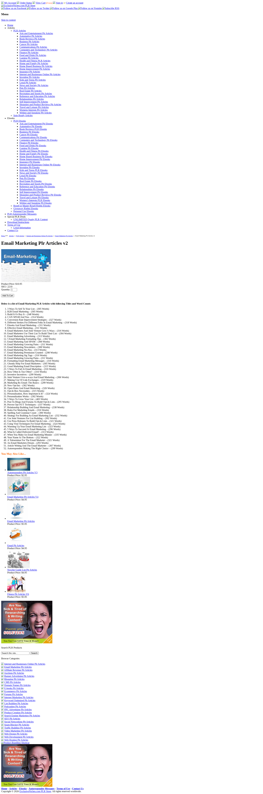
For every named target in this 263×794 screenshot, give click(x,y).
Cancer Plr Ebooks (28, 134)
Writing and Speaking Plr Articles (35, 112)
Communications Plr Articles (33, 47)
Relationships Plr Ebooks (31, 189)
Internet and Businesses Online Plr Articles (39, 74)
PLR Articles (19, 30)
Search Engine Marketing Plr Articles (22, 715)
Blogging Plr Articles (14, 679)
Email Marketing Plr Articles (64, 236)
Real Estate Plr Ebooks (30, 181)
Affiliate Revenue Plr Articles (18, 670)
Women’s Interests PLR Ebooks (34, 200)
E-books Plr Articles (14, 688)
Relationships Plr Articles (31, 99)
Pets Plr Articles (27, 88)
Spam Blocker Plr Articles (16, 724)
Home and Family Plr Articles (33, 63)
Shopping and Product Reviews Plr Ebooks (40, 195)
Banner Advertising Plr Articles (19, 676)
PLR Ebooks (19, 121)
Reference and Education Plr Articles (37, 96)
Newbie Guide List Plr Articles (22, 570)
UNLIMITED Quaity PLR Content (30, 219)
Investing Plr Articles (29, 77)
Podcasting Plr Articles (15, 706)
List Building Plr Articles (16, 703)
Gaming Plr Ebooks (29, 148)
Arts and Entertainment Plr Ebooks (36, 123)
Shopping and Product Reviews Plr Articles (40, 104)
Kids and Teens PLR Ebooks (33, 170)
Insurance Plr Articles (29, 71)
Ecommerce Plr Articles (15, 691)
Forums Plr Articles (13, 694)
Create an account (74, 3)
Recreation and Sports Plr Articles (35, 93)
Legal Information (22, 227)
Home (10, 25)
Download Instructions (18, 222)
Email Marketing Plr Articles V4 (22, 497)
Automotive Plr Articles (30, 36)
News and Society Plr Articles (33, 85)
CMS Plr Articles (12, 682)
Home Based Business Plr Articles (35, 66)
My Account (10, 3)
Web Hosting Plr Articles (16, 740)
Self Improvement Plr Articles (33, 101)
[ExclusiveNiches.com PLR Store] (18, 5)
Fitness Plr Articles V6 (18, 594)
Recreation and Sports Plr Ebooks (35, 184)
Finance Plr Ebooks (28, 143)
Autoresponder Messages (41, 788)
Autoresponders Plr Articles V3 (22, 472)
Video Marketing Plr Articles (18, 731)
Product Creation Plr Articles (18, 712)
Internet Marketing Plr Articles (18, 697)
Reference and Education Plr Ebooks (37, 186)
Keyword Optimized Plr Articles (19, 700)
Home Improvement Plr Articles (34, 69)
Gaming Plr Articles (29, 58)
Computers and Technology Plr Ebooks (38, 140)
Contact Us (12, 230)
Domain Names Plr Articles (17, 685)
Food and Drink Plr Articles (32, 55)
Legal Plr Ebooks (27, 175)
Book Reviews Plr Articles (32, 39)
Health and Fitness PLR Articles (34, 60)
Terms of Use (13, 225)
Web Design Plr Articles (15, 734)
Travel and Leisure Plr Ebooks (34, 197)
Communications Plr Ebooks (33, 137)
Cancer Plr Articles (28, 44)
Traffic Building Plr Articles (17, 728)
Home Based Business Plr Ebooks (35, 156)
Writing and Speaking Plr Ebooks (35, 203)
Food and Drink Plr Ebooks (32, 145)
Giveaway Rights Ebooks (25, 208)
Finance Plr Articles (28, 52)
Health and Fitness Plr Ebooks (34, 151)
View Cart (41, 3)
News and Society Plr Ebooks (33, 173)
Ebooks (23, 788)
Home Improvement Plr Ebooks (34, 159)
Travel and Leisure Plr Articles (34, 107)
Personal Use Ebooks (23, 211)
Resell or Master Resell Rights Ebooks (31, 205)
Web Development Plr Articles (18, 737)
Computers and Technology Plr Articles (38, 49)
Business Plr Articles (29, 41)
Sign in (59, 3)
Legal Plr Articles (27, 82)
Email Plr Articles (15, 545)
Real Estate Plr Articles (30, 91)
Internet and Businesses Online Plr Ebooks (39, 164)
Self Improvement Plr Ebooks (33, 192)
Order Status (26, 3)
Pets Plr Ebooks (27, 178)
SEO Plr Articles (12, 718)
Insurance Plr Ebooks (29, 162)
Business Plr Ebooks (29, 132)
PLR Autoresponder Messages (22, 214)
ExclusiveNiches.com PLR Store (35, 791)
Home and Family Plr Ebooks (33, 153)
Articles (11, 236)
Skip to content (8, 20)
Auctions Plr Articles (14, 673)
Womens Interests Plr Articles (33, 110)
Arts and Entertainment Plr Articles (36, 33)
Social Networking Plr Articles (19, 721)
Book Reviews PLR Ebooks (33, 129)
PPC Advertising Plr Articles (18, 709)
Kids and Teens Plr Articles (32, 80)
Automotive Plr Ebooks (30, 126)
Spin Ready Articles (23, 115)
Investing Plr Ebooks (29, 167)
